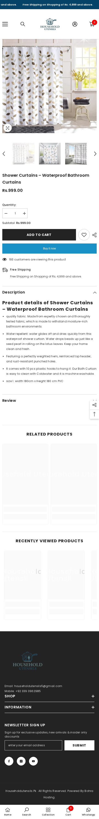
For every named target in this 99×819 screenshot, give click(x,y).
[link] (25, 509)
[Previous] (3, 153)
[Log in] (75, 24)
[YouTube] (33, 761)
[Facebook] (9, 761)
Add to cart (39, 234)
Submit (79, 745)
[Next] (95, 153)
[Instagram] (21, 761)
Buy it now (49, 248)
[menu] (5, 24)
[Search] (23, 24)
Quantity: (9, 205)
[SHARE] (93, 234)
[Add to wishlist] (84, 234)
